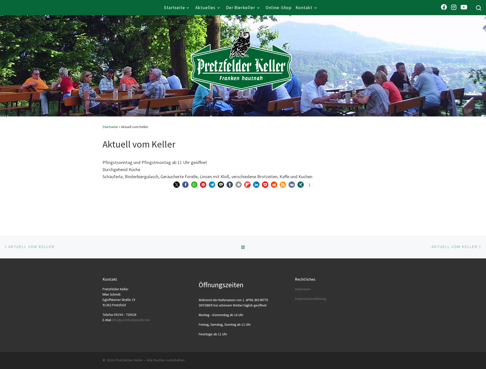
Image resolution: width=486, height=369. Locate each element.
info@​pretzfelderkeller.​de (131, 320)
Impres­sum (303, 289)
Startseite (110, 127)
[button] (176, 184)
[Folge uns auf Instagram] (453, 7)
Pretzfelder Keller (129, 360)
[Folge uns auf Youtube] (463, 7)
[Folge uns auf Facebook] (444, 7)
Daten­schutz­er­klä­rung (310, 299)
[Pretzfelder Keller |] (241, 53)
